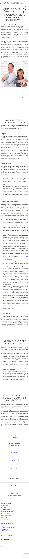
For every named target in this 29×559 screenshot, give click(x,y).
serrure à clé (15, 297)
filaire (26, 237)
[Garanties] (14, 488)
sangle (20, 235)
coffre (21, 318)
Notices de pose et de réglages (8, 537)
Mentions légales (5, 529)
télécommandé (6, 238)
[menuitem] (24, 6)
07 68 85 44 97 (4, 507)
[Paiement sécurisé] (14, 438)
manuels (13, 125)
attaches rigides (24, 297)
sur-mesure (25, 210)
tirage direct (25, 235)
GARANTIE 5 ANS (15, 493)
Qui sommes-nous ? (6, 526)
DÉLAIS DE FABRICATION (14, 460)
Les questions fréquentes (6, 515)
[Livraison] (14, 471)
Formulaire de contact (5, 519)
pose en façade (11, 361)
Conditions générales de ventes (9, 527)
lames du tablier (24, 256)
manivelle (5, 237)
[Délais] (14, 455)
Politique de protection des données (9, 530)
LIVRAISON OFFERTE (15, 477)
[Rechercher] (24, 6)
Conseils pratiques (6, 539)
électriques (19, 125)
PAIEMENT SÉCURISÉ (14, 443)
